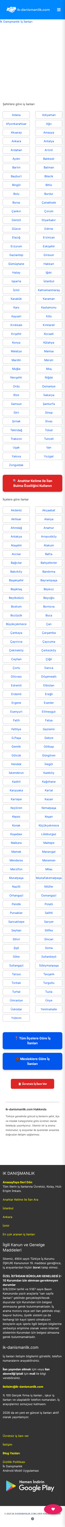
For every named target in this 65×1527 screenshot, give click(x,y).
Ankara (7, 1217)
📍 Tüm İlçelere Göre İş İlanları (32, 1040)
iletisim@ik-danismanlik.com (23, 1386)
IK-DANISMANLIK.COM (24, 1514)
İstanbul (8, 1208)
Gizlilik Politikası (14, 1462)
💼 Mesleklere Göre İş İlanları (33, 1061)
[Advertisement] (32, 57)
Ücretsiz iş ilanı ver (16, 1436)
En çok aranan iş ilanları (19, 1234)
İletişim (7, 1444)
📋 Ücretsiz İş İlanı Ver (32, 1084)
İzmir (6, 1225)
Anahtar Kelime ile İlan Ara (20, 1199)
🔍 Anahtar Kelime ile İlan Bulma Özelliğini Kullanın (32, 483)
